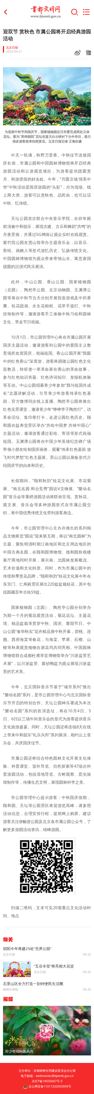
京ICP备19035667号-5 (47, 1081)
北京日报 (12, 48)
